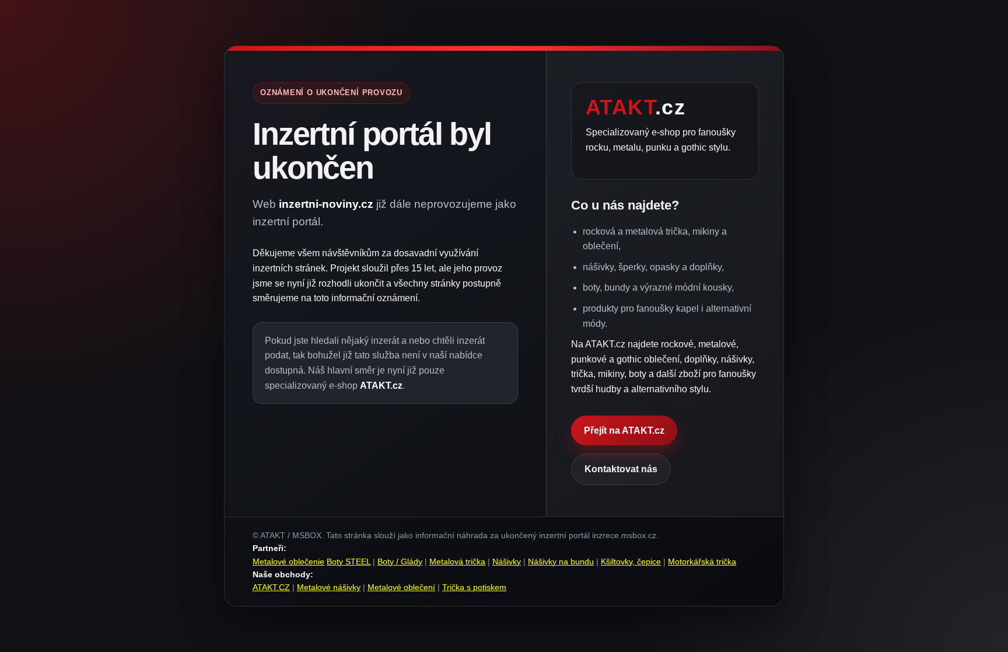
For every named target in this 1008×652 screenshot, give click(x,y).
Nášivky (506, 561)
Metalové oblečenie (288, 561)
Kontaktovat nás (620, 469)
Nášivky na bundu (561, 561)
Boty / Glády (399, 561)
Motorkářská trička (702, 561)
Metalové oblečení (401, 587)
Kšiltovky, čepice (631, 561)
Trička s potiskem (474, 587)
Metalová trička (457, 561)
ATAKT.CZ (271, 587)
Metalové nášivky (328, 587)
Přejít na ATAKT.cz (624, 430)
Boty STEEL (348, 561)
